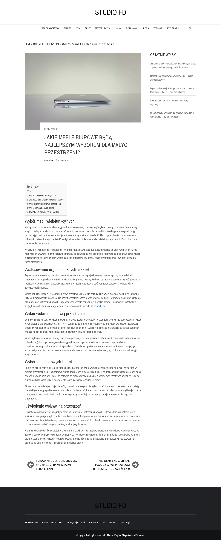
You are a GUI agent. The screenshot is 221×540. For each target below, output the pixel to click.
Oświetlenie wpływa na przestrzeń (43, 212)
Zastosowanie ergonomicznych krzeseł (46, 199)
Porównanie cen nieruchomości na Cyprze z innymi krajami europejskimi (57, 465)
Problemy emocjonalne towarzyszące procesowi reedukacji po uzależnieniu (111, 465)
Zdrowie (157, 28)
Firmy (88, 28)
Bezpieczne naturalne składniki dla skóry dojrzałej (169, 102)
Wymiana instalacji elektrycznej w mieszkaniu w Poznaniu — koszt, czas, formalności (172, 90)
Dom (78, 28)
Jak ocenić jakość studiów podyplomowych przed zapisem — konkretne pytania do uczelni (173, 65)
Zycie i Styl (173, 28)
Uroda (145, 28)
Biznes (67, 28)
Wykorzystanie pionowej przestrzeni (44, 203)
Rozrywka (131, 28)
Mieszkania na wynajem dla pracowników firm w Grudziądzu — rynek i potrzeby (172, 114)
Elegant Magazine (122, 535)
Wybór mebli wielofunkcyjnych (42, 195)
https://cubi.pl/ (98, 306)
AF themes (139, 535)
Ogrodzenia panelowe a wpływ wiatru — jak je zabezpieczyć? (171, 77)
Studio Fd (110, 12)
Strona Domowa (51, 28)
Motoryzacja (102, 28)
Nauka (118, 28)
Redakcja (51, 160)
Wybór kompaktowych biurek (41, 208)
